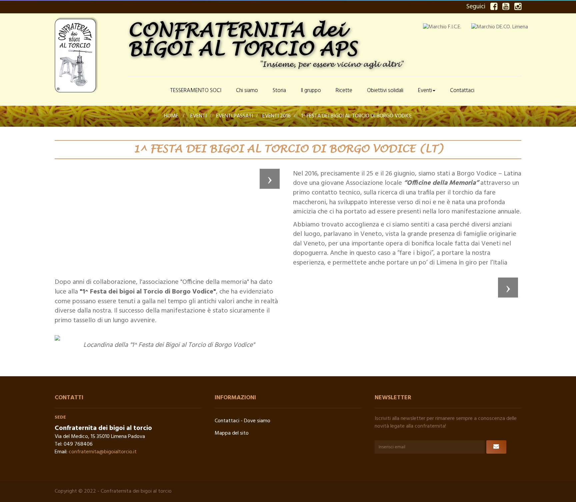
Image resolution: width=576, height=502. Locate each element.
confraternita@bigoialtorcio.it (103, 452)
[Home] (145, 91)
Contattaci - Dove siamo (242, 421)
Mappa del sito (232, 433)
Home (171, 116)
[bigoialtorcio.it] (88, 54)
